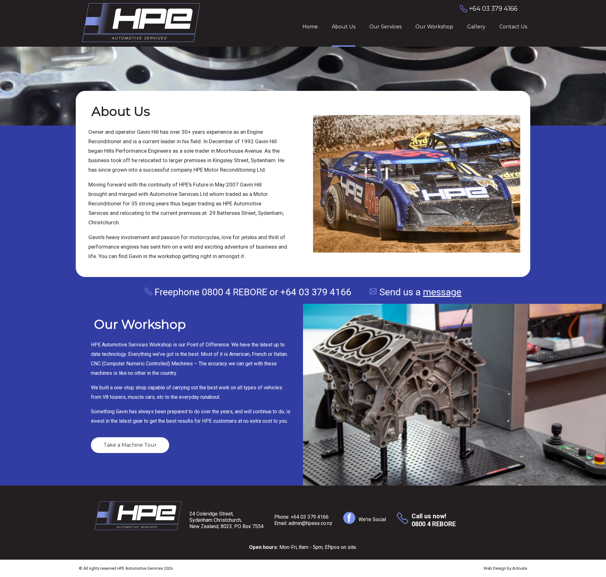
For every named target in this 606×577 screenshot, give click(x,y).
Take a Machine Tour (130, 445)
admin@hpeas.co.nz (310, 523)
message (442, 291)
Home (310, 27)
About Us (343, 27)
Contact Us (513, 27)
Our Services (385, 27)
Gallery (476, 27)
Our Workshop (434, 27)
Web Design (495, 568)
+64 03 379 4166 (310, 517)
